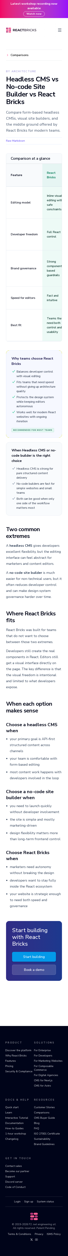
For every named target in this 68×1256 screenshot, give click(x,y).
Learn (8, 1112)
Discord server (14, 1182)
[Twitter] (31, 1239)
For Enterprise (42, 1050)
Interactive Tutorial (16, 1118)
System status (45, 1201)
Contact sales (13, 1166)
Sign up (28, 1201)
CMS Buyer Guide (44, 1118)
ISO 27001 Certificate (47, 1133)
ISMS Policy (54, 1234)
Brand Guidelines (44, 1144)
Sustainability (42, 1139)
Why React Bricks (16, 1055)
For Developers (43, 1055)
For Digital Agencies (46, 1075)
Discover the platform (18, 1050)
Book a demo (34, 969)
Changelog (11, 1139)
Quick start (12, 1107)
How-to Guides (14, 1128)
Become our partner (17, 1171)
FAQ (36, 1128)
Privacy (39, 1234)
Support (10, 1176)
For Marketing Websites (48, 1061)
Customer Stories (44, 1107)
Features (10, 1061)
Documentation (14, 1123)
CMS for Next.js (43, 1080)
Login (17, 1201)
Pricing (9, 1066)
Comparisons (41, 1112)
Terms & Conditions (19, 1234)
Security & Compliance (18, 1071)
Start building (34, 957)
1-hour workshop (15, 1133)
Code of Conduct (15, 1187)
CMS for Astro (42, 1085)
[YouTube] (36, 1239)
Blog (36, 1123)
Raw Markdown (15, 141)
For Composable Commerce (43, 1068)
